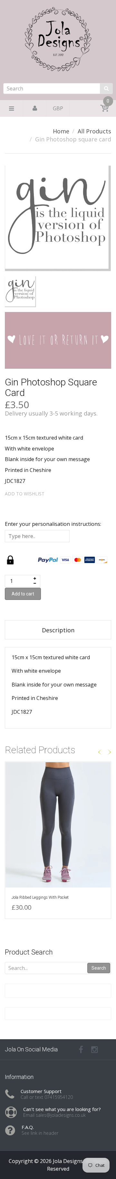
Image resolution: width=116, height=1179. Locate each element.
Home (61, 131)
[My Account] (35, 108)
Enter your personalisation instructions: (53, 523)
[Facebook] (81, 1049)
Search (99, 968)
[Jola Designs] (58, 58)
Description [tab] (58, 630)
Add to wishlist (24, 494)
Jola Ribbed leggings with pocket (40, 897)
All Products (94, 131)
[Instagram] (94, 1049)
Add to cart (23, 593)
